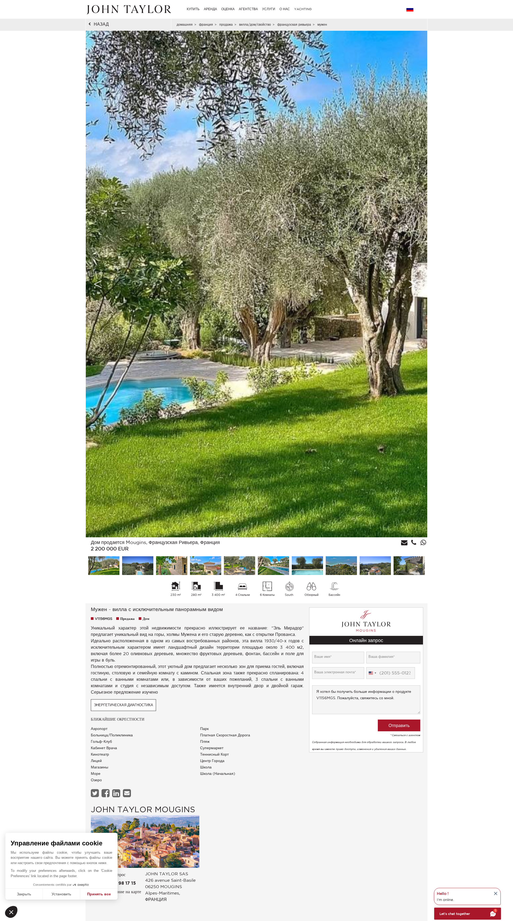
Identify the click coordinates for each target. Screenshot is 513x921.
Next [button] (413, 284)
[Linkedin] (117, 793)
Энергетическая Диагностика (123, 705)
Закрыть (24, 894)
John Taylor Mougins (143, 809)
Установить (61, 894)
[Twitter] (95, 793)
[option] (256, 284)
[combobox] (372, 672)
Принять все (99, 894)
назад (101, 24)
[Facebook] (106, 793)
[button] (11, 912)
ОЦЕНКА (228, 9)
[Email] (127, 793)
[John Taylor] (128, 9)
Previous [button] (98, 284)
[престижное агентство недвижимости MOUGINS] (145, 843)
